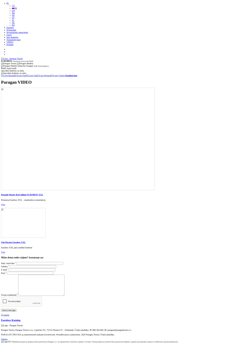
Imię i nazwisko (8, 263)
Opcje (9, 35)
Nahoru (4, 339)
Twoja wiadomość (9, 295)
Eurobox (10, 27)
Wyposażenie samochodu (17, 32)
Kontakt (9, 44)
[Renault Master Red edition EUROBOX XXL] (78, 189)
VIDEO (9, 42)
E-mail (4, 270)
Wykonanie (11, 30)
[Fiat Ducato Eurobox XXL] (23, 237)
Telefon (5, 266)
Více (3, 204)
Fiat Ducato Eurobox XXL (13, 242)
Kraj (3, 273)
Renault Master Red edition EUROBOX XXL (22, 195)
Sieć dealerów (12, 37)
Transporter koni (13, 40)
